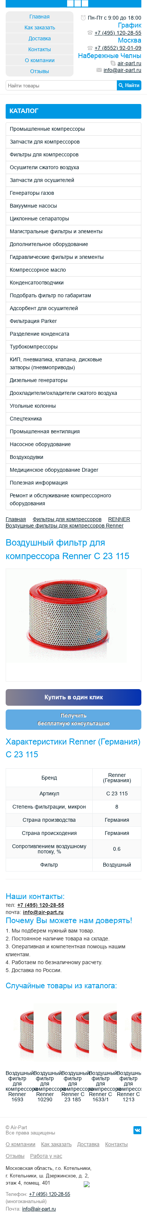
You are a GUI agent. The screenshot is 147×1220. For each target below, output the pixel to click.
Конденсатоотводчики (37, 283)
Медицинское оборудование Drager (54, 470)
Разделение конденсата (39, 334)
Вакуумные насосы (33, 206)
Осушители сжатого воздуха (44, 167)
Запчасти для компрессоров (45, 142)
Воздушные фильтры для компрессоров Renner (65, 525)
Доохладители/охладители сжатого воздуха (63, 393)
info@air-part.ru (43, 912)
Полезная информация (39, 483)
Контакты (39, 49)
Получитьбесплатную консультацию (74, 719)
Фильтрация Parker (33, 321)
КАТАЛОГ (23, 111)
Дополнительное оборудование (49, 244)
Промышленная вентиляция (45, 431)
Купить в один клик (73, 697)
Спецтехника (26, 419)
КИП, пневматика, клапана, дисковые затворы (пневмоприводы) (56, 363)
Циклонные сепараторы (39, 219)
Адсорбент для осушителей (44, 308)
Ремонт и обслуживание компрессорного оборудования (60, 499)
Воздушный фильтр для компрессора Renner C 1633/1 (105, 1086)
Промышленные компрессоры (47, 129)
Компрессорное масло (38, 270)
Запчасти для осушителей (42, 180)
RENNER (119, 519)
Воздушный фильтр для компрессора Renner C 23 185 (77, 1086)
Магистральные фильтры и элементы (56, 231)
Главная (39, 17)
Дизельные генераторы (38, 380)
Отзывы (39, 71)
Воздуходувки (26, 457)
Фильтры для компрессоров (44, 154)
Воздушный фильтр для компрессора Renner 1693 (22, 1086)
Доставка (40, 38)
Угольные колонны (33, 406)
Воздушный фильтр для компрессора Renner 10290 (50, 1086)
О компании (40, 60)
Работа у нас (46, 1156)
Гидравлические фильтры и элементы (57, 257)
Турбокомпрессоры (34, 347)
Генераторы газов (32, 193)
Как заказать (39, 27)
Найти (132, 85)
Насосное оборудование (40, 444)
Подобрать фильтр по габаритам (50, 295)
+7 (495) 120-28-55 (40, 905)
